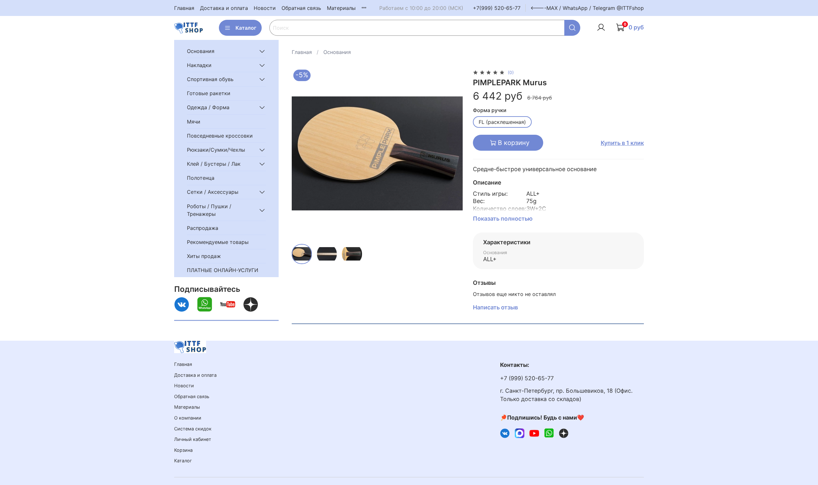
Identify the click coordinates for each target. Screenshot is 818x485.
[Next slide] (452, 153)
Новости (265, 8)
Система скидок (193, 428)
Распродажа (202, 228)
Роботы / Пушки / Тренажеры (209, 210)
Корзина (183, 450)
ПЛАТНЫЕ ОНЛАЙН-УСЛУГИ (222, 270)
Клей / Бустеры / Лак (214, 164)
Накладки (199, 65)
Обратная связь (301, 8)
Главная (184, 8)
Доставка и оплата (224, 8)
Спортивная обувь (210, 79)
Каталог (245, 28)
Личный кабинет (192, 439)
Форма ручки (489, 110)
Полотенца (200, 178)
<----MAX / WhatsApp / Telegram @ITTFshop (587, 8)
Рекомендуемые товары (218, 242)
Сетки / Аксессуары (212, 192)
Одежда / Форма (208, 107)
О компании (187, 418)
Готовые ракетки (208, 93)
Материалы (341, 8)
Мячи (193, 121)
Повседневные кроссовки (220, 136)
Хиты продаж (204, 256)
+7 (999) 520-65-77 (527, 378)
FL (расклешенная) (502, 122)
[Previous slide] (302, 153)
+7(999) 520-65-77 (497, 8)
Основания (337, 52)
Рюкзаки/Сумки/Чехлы (216, 150)
